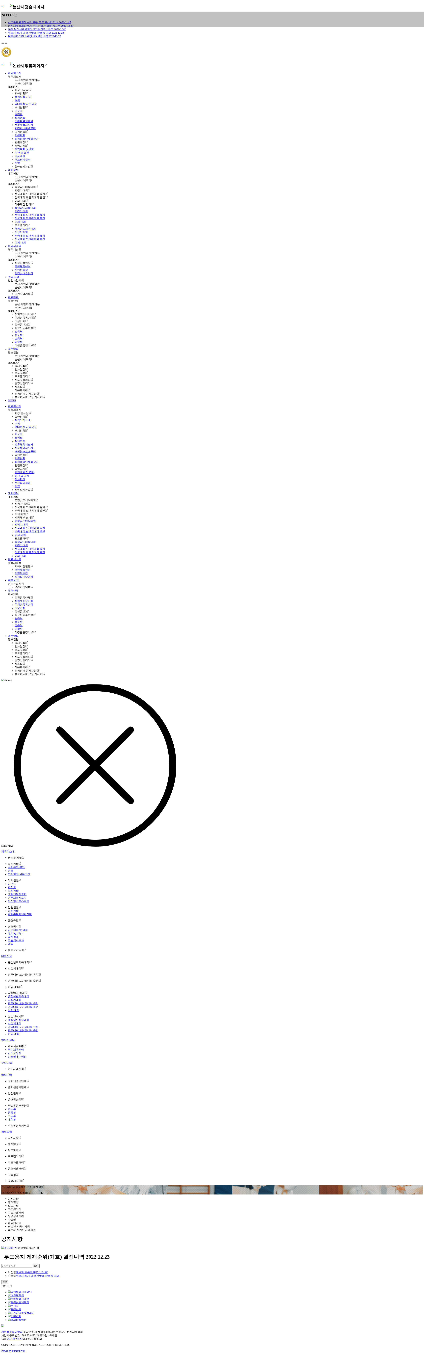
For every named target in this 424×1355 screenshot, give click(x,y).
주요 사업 (13, 276)
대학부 (19, 342)
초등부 (19, 331)
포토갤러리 (21, 225)
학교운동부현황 (24, 328)
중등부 (19, 335)
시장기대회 (21, 190)
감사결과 (20, 156)
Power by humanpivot (13, 1350)
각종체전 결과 (23, 204)
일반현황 (20, 93)
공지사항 (20, 365)
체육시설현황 (22, 263)
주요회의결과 (22, 159)
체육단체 (13, 297)
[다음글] (6, 43)
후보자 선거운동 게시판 (28, 397)
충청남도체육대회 (25, 187)
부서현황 (20, 107)
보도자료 (20, 372)
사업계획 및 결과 (24, 149)
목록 (5, 1282)
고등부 (19, 338)
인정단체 (20, 321)
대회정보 (13, 170)
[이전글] (2, 43)
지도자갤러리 (22, 379)
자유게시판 (21, 390)
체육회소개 (14, 73)
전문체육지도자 (24, 124)
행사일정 (20, 369)
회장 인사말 (21, 90)
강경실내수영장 (24, 273)
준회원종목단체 (24, 317)
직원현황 (20, 117)
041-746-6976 (14, 1338)
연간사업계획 (22, 293)
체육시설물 (14, 246)
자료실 (19, 386)
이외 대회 (20, 200)
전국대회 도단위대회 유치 (30, 193)
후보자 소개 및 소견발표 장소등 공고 (37, 1275)
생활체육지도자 (24, 121)
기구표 (19, 110)
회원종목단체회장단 (26, 138)
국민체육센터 (22, 266)
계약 (17, 163)
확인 (36, 1266)
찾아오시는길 (22, 166)
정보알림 (13, 349)
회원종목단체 (22, 597)
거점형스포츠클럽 (25, 128)
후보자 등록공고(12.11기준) (32, 1272)
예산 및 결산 (22, 152)
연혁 (17, 100)
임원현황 (20, 131)
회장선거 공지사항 (25, 393)
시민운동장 (21, 270)
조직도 (19, 114)
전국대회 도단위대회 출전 (30, 197)
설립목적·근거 (23, 97)
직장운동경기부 (24, 345)
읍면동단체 (21, 324)
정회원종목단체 (24, 314)
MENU (12, 400)
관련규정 (20, 142)
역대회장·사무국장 (26, 104)
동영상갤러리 (22, 383)
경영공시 (20, 145)
